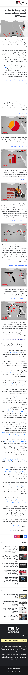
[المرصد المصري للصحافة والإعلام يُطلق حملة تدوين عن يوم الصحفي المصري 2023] (23, 603)
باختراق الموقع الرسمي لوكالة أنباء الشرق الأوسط (15, 441)
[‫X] (21, 536)
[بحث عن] (26, 3)
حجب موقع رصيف (20, 396)
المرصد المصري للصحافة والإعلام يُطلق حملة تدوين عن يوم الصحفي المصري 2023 (10, 603)
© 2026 (9, 668)
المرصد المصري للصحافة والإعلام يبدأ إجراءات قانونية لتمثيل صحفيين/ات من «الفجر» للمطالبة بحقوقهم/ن (10, 565)
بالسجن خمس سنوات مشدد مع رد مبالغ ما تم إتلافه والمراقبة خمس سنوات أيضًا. (14, 434)
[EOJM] (20, 3)
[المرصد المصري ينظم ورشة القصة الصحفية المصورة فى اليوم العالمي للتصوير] (23, 617)
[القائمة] (2, 3)
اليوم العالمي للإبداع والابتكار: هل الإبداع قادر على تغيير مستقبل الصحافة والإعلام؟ (9, 596)
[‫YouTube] (18, 536)
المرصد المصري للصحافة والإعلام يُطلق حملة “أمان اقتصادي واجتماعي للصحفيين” (10, 610)
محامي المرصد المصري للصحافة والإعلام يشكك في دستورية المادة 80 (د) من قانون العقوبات (10, 572)
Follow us (24, 635)
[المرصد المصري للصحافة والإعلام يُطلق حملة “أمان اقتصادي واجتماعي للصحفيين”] (23, 610)
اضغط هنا (10, 530)
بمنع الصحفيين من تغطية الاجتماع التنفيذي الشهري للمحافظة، (16, 471)
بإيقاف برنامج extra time (15, 352)
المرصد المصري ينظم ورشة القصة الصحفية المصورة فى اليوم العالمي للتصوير (10, 616)
